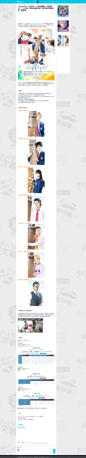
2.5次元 (20, 441)
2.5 (19, 443)
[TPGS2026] (38, 1)
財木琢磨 (46, 443)
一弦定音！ (28, 443)
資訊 (41, 1)
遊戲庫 (53, 1)
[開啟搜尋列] (61, 1)
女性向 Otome (39, 443)
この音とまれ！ (23, 443)
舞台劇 (44, 443)
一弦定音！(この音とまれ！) (35, 23)
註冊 (64, 1)
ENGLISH (57, 1)
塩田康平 (35, 443)
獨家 (45, 1)
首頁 (34, 1)
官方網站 (20, 425)
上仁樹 (32, 443)
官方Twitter (21, 427)
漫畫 (50, 1)
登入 (68, 1)
